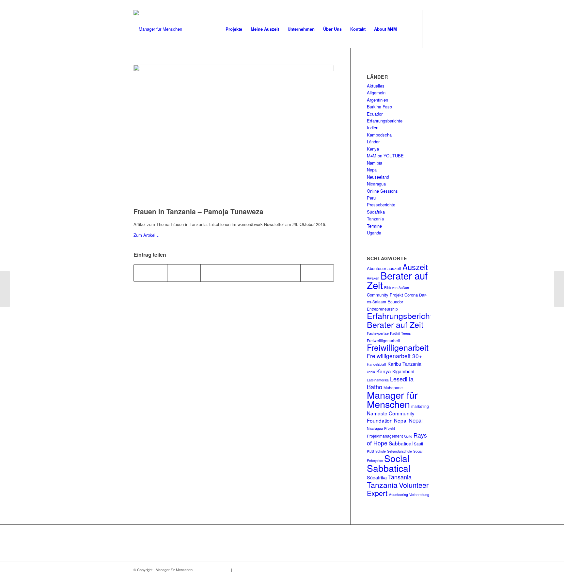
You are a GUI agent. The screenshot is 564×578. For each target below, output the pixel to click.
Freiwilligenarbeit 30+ (394, 356)
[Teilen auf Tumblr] (283, 273)
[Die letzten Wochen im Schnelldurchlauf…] (559, 289)
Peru (371, 198)
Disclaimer (221, 569)
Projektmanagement (385, 436)
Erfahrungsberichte (384, 121)
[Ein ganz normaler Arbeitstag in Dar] (5, 289)
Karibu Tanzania (404, 363)
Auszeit (415, 266)
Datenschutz (243, 569)
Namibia (374, 163)
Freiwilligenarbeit (398, 347)
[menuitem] (233, 29)
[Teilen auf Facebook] (150, 273)
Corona (411, 295)
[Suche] (407, 29)
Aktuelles (375, 86)
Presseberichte (381, 204)
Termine (374, 226)
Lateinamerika (378, 379)
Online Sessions (382, 191)
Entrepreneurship (382, 309)
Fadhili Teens (400, 333)
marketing (420, 406)
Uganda (374, 233)
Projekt (389, 428)
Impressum (202, 569)
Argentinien (377, 100)
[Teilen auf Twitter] (183, 273)
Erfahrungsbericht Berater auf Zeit (399, 320)
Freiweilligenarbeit (383, 340)
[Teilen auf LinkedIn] (250, 273)
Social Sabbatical (388, 462)
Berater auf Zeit (397, 280)
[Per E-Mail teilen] (317, 273)
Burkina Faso (379, 107)
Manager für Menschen (392, 399)
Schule (380, 451)
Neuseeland (378, 177)
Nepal (372, 170)
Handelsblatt (376, 364)
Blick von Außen (396, 287)
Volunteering (398, 494)
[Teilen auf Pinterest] (217, 273)
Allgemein (376, 92)
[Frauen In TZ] (233, 134)
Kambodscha (379, 135)
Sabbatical (401, 443)
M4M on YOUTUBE (385, 156)
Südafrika (376, 212)
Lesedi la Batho (390, 383)
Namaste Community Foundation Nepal (391, 416)
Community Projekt (385, 295)
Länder (373, 141)
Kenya (373, 149)
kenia (371, 371)
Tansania (400, 477)
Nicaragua (376, 184)
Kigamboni (403, 371)
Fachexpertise (378, 333)
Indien (372, 127)
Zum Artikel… (146, 235)
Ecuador (375, 114)
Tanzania (375, 219)
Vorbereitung (419, 494)
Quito (408, 436)
